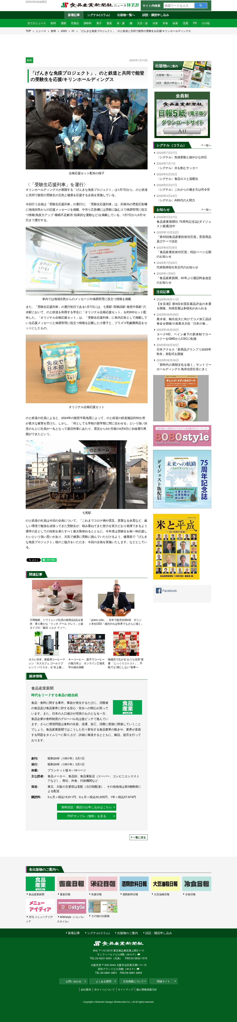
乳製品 (75, 23)
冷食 (155, 23)
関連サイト (163, 981)
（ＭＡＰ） (130, 954)
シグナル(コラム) (98, 15)
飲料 (53, 23)
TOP (28, 31)
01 (73, 31)
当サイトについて (104, 989)
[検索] (200, 5)
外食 (165, 23)
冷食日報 (190, 894)
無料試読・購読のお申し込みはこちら (86, 807)
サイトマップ (125, 989)
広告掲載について (133, 981)
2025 (64, 31)
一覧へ (207, 145)
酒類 (63, 23)
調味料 (87, 23)
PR (195, 23)
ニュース (41, 31)
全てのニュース (37, 23)
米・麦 (121, 23)
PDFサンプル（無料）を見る (86, 816)
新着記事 (74, 15)
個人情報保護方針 (146, 989)
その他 (205, 23)
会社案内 (86, 989)
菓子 (99, 23)
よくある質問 (103, 981)
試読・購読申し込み (155, 15)
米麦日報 (96, 894)
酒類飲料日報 (130, 894)
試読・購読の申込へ (168, 83)
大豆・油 (142, 23)
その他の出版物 (100, 916)
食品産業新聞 (36, 894)
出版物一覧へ (126, 15)
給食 (175, 23)
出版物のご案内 (127, 933)
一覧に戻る (139, 837)
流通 (185, 23)
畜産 (109, 23)
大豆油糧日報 (161, 894)
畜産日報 (65, 894)
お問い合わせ (73, 981)
